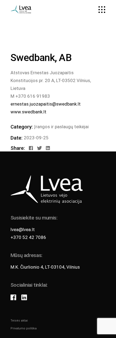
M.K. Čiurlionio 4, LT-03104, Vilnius (45, 267)
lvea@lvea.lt (23, 229)
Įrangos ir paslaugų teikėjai (61, 126)
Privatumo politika (24, 328)
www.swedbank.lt (28, 111)
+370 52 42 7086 (28, 237)
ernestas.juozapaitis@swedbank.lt (46, 104)
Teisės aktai (19, 320)
